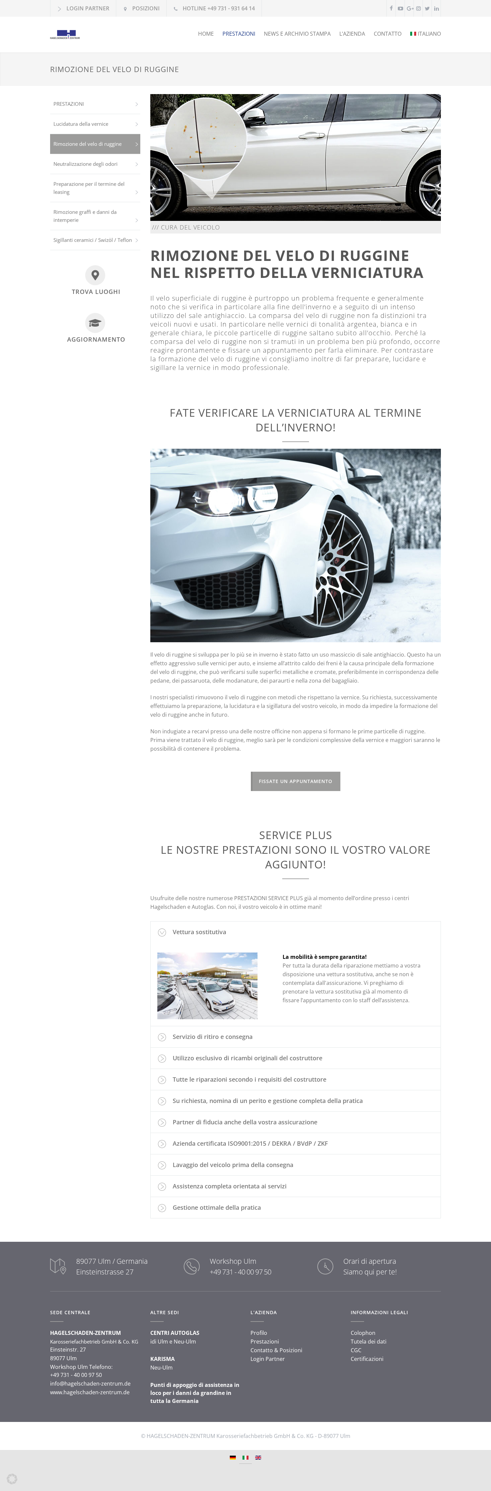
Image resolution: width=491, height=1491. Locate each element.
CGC (356, 1350)
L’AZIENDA (352, 33)
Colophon (363, 1333)
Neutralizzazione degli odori (85, 163)
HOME (206, 33)
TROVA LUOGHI (96, 292)
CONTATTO (387, 33)
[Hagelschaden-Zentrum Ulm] (112, 34)
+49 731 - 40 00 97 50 (240, 1271)
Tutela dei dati (368, 1341)
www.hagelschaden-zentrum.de (90, 1392)
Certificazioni (367, 1359)
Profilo (259, 1333)
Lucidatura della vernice (80, 123)
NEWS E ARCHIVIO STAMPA (297, 33)
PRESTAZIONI (238, 33)
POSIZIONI (146, 8)
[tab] (296, 932)
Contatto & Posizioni (276, 1350)
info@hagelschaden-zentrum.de (90, 1383)
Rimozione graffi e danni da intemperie (85, 216)
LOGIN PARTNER (87, 8)
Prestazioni (265, 1341)
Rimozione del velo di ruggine (87, 143)
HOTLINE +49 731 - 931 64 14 (219, 8)
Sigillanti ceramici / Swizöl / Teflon (92, 240)
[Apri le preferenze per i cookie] (12, 1482)
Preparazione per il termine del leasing (89, 187)
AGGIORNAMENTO (96, 339)
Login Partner (268, 1359)
